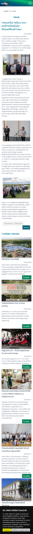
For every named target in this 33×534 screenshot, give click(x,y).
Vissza (26, 227)
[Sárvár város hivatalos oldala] (6, 3)
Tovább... (27, 277)
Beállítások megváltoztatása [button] (20, 530)
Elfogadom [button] (7, 530)
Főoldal (6, 11)
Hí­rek (14, 11)
